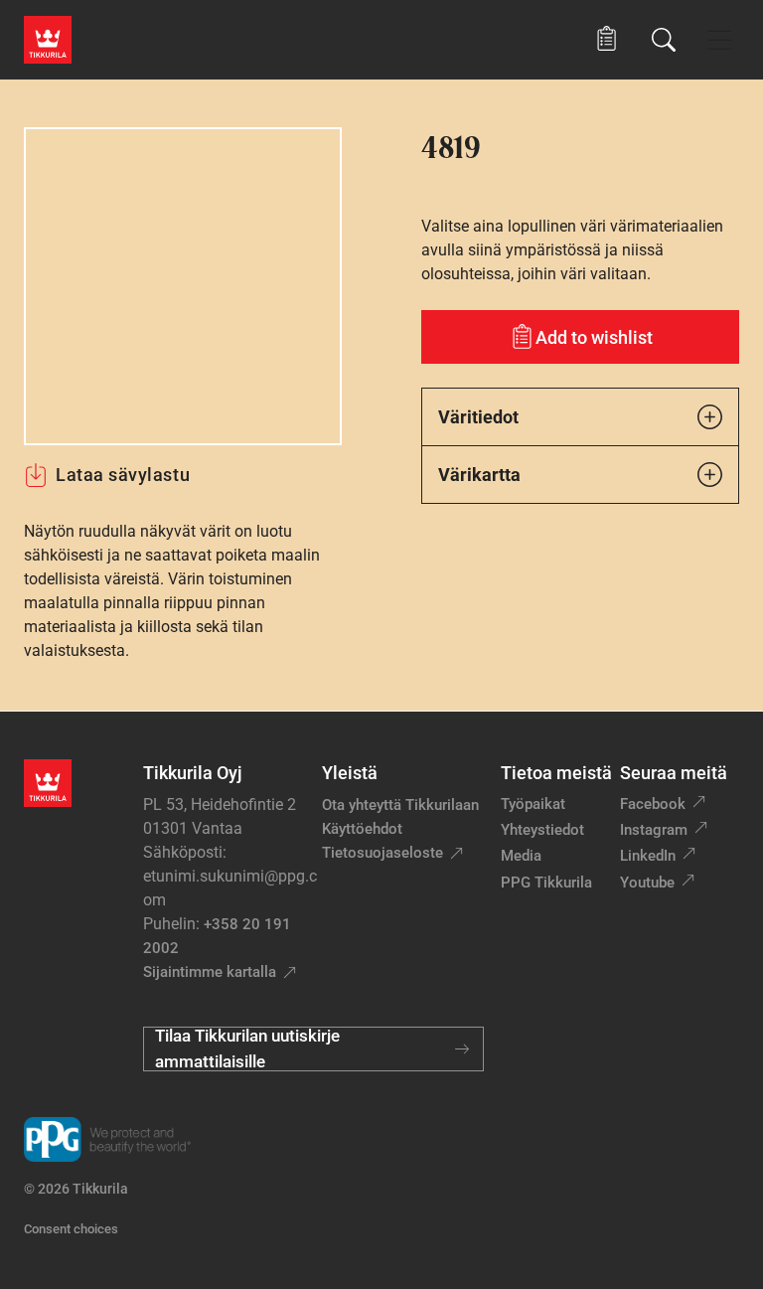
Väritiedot (478, 416)
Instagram (653, 830)
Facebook (653, 804)
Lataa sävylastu (123, 474)
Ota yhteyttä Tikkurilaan (400, 805)
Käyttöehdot (362, 829)
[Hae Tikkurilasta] (664, 40)
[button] (606, 39)
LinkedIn (648, 856)
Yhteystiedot (542, 830)
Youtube (647, 882)
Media (521, 856)
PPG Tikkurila (546, 882)
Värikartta (479, 474)
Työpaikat (533, 804)
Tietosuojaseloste (382, 853)
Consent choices (71, 1228)
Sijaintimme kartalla (209, 972)
